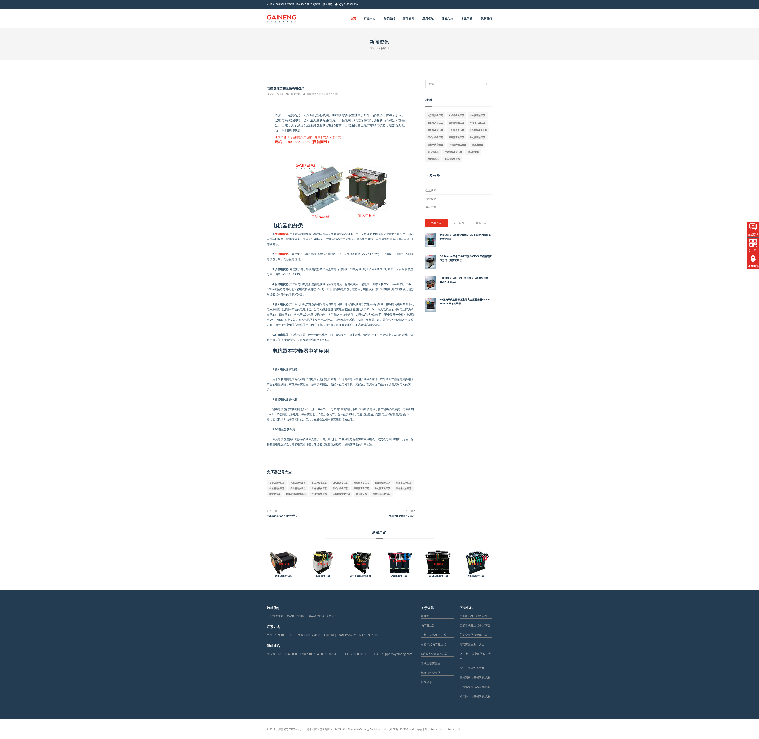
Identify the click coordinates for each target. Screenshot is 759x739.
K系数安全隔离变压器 (434, 654)
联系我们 (486, 18)
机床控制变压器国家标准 (475, 696)
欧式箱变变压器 (456, 115)
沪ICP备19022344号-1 (401, 729)
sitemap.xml (437, 729)
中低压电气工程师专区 (473, 616)
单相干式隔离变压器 (433, 644)
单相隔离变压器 (276, 488)
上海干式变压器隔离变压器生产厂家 (324, 729)
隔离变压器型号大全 (472, 644)
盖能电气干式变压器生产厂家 (322, 94)
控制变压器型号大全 (472, 668)
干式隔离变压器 (319, 483)
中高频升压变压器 (457, 144)
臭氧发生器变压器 (381, 494)
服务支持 (447, 18)
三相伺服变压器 (319, 494)
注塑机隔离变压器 (341, 494)
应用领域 (428, 18)
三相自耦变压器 (319, 488)
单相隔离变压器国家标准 (475, 687)
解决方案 (430, 207)
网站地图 (422, 729)
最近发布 (459, 223)
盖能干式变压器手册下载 (475, 625)
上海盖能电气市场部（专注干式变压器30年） (315, 137)
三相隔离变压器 (456, 130)
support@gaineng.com (397, 654)
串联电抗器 (282, 254)
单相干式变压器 (403, 483)
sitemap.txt (453, 729)
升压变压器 (433, 152)
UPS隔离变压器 (340, 483)
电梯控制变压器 (452, 159)
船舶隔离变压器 (361, 483)
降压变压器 (477, 144)
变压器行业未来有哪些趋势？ (282, 515)
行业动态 (430, 199)
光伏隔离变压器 (276, 483)
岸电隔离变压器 (382, 488)
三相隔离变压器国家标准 (475, 677)
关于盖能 (389, 18)
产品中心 (370, 18)
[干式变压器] (281, 18)
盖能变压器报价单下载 (473, 635)
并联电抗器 (282, 234)
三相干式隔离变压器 (433, 635)
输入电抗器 (361, 494)
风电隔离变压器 (298, 483)
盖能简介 (426, 616)
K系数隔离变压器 (478, 130)
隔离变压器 (274, 494)
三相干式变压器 (403, 488)
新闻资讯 (408, 18)
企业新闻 (430, 190)
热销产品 (436, 223)
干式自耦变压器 (340, 488)
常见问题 (467, 18)
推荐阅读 (481, 223)
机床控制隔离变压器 (296, 494)
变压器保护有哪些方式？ (402, 515)
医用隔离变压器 (361, 488)
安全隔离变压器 (298, 488)
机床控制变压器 (382, 483)
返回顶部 (753, 266)
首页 (353, 18)
